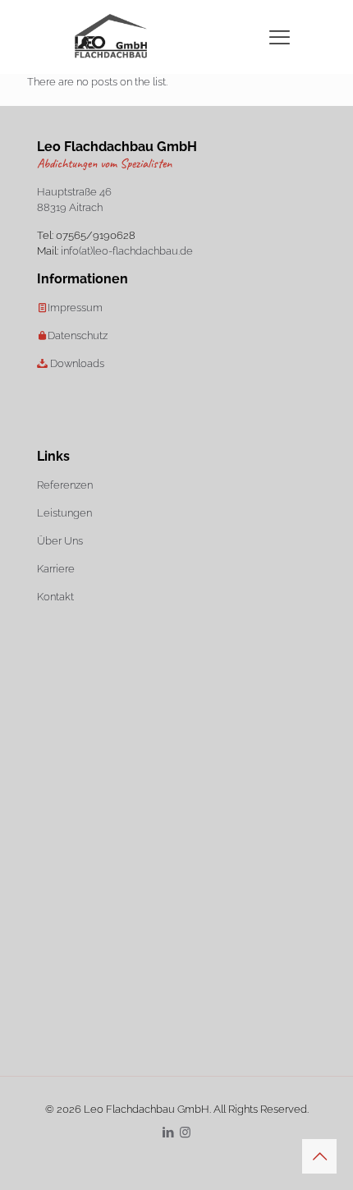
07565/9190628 (95, 235)
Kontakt (55, 596)
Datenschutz (78, 335)
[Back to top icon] (319, 1156)
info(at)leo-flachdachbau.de (127, 251)
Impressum (75, 307)
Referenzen (65, 485)
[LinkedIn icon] (168, 1132)
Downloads (77, 363)
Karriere (56, 569)
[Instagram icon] (185, 1132)
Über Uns (60, 541)
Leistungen (64, 513)
